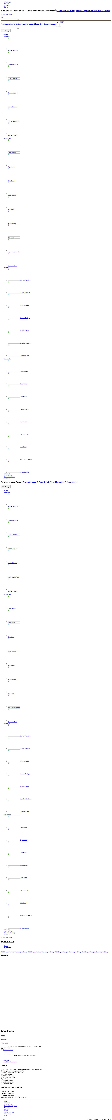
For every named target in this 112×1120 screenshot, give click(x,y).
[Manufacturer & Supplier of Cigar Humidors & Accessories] (82, 10)
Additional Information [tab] (10, 1062)
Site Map (6, 1109)
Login (6, 7)
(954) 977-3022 (9, 1119)
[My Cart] (60, 23)
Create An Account (8, 1050)
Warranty (6, 1107)
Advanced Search (9, 1112)
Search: (3, 17)
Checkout (7, 5)
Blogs (5, 1115)
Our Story (7, 1102)
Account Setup (8, 1104)
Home (6, 1101)
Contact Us (7, 1113)
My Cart (6, 3)
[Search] (18, 19)
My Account (7, 2)
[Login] (57, 23)
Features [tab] (6, 1060)
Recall (6, 1110)
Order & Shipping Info (10, 1106)
